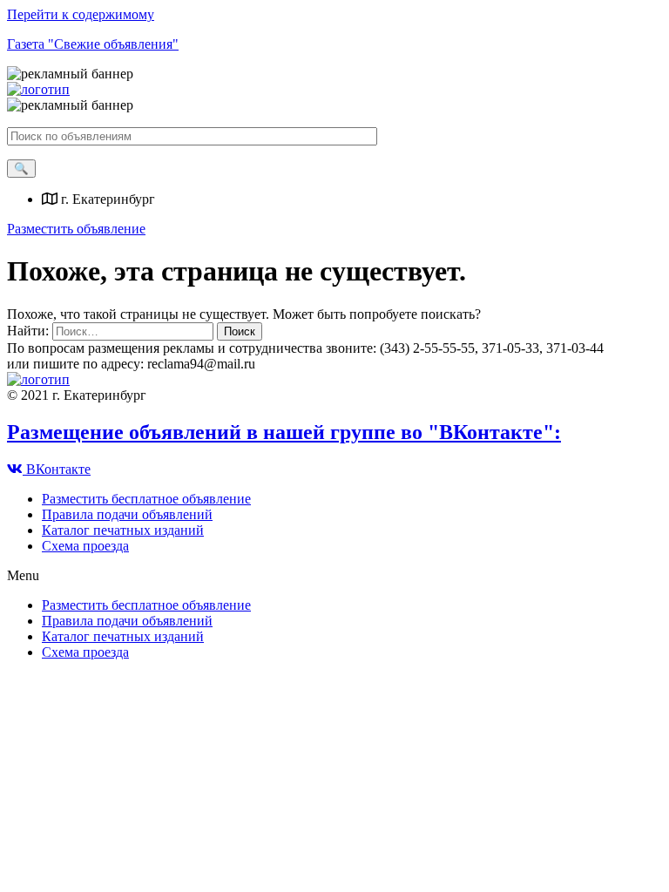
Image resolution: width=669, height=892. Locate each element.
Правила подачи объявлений (127, 514)
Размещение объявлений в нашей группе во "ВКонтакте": (284, 432)
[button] (76, 228)
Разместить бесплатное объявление (146, 498)
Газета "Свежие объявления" (93, 44)
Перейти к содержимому (80, 14)
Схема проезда (85, 545)
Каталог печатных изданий (123, 530)
